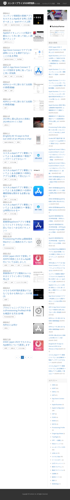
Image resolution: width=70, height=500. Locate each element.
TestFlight (55, 437)
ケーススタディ (57, 460)
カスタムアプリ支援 (48, 3)
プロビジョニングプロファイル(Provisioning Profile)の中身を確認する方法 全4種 (17, 310)
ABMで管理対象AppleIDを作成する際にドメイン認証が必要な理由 (57, 190)
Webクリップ (56, 444)
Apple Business (57, 404)
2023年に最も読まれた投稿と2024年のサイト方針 (17, 120)
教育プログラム (57, 467)
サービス (25, 3)
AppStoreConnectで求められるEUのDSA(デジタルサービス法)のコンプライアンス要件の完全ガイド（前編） (57, 168)
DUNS (54, 417)
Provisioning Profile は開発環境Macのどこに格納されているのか (17, 241)
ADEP (54, 388)
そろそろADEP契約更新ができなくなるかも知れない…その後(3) (17, 293)
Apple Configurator (58, 408)
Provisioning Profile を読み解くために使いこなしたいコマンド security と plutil (57, 129)
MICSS (54, 424)
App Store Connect (58, 399)
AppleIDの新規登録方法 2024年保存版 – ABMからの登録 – (56, 218)
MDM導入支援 (35, 3)
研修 (58, 3)
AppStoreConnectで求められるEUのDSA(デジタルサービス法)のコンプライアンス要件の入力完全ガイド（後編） (57, 154)
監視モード (55, 477)
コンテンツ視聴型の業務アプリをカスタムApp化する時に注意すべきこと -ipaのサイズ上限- (17, 18)
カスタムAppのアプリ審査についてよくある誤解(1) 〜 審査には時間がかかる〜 (17, 207)
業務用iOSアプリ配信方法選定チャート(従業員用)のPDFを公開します (57, 118)
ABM (53, 385)
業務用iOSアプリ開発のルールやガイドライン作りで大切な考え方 (17, 276)
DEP (53, 414)
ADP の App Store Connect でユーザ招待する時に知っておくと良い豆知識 (17, 70)
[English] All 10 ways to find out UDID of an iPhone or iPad (17, 137)
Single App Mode (57, 433)
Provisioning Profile (58, 427)
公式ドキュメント (57, 463)
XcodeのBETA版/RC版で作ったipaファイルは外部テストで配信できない (57, 140)
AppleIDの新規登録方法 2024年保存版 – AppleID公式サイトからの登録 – (57, 240)
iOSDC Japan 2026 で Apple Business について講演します (57, 49)
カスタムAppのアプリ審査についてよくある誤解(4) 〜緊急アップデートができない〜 (17, 156)
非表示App (55, 484)
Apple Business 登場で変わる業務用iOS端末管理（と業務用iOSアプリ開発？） (57, 107)
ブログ (64, 3)
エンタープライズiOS (58, 447)
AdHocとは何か (10, 324)
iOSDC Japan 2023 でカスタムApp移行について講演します (17, 343)
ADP (53, 395)
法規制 (54, 474)
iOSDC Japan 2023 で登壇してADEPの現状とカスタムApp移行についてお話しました (17, 259)
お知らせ (55, 453)
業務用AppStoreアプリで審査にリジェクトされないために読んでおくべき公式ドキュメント (17, 226)
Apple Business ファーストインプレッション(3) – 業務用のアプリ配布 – (57, 71)
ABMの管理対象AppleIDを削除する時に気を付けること (57, 201)
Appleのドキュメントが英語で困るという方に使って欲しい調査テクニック (17, 35)
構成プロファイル (57, 470)
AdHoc (54, 392)
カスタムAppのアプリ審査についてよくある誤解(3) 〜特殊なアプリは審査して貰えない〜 (17, 173)
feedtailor (31, 494)
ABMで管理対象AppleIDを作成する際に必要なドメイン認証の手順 (57, 179)
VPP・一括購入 (56, 440)
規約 (53, 480)
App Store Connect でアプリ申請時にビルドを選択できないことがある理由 (17, 53)
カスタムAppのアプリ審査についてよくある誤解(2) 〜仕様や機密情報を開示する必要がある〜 (17, 191)
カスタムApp (56, 456)
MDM (54, 421)
